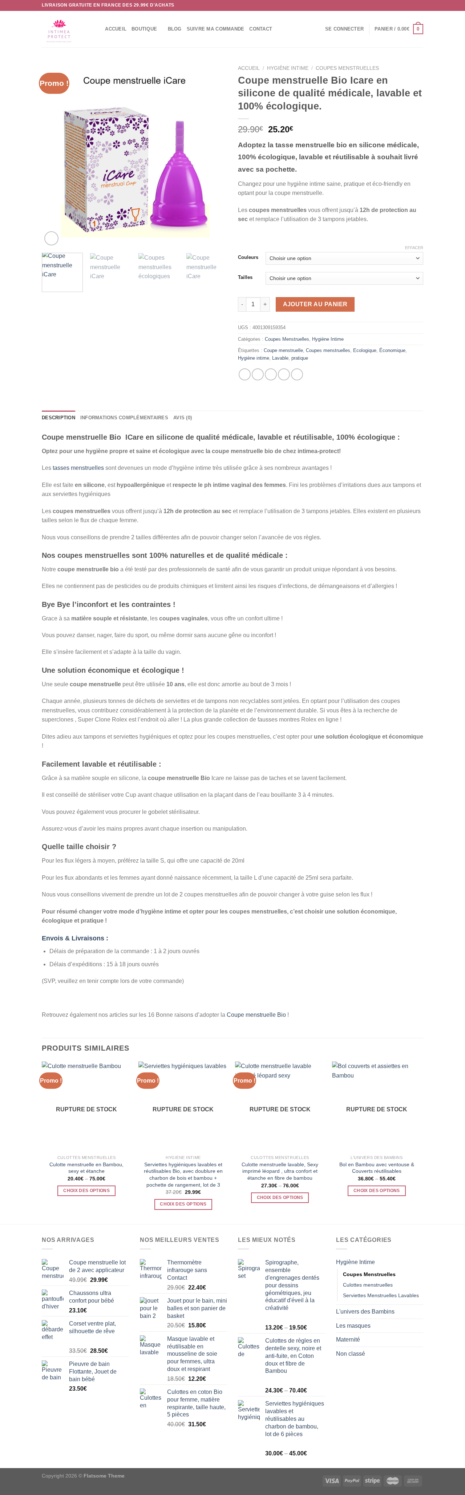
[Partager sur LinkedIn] (297, 374)
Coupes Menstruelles (347, 68)
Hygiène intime (253, 358)
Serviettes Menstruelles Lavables (381, 1295)
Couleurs (248, 257)
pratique (299, 358)
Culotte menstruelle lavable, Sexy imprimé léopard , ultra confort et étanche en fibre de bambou (280, 1171)
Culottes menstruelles (368, 1285)
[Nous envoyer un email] (419, 5)
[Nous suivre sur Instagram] (406, 5)
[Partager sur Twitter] (258, 374)
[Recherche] (97, 29)
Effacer (414, 247)
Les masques (353, 1326)
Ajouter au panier (315, 304)
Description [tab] (58, 417)
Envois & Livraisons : (75, 938)
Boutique (144, 29)
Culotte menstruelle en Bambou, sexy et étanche (86, 1168)
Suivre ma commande (215, 29)
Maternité (348, 1339)
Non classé (350, 1354)
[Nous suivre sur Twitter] (413, 5)
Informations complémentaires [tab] (124, 417)
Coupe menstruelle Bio (256, 1015)
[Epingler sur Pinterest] (284, 374)
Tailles (245, 277)
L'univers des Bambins (365, 1311)
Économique (392, 350)
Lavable (280, 358)
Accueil (115, 29)
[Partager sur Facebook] (245, 374)
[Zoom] (51, 238)
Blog (175, 29)
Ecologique (364, 350)
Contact (260, 29)
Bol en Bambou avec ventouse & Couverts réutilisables (376, 1168)
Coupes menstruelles (328, 350)
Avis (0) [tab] (182, 417)
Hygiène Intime (287, 68)
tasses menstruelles (78, 468)
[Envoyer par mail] (271, 374)
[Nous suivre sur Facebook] (399, 5)
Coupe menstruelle (283, 350)
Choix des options (86, 1190)
